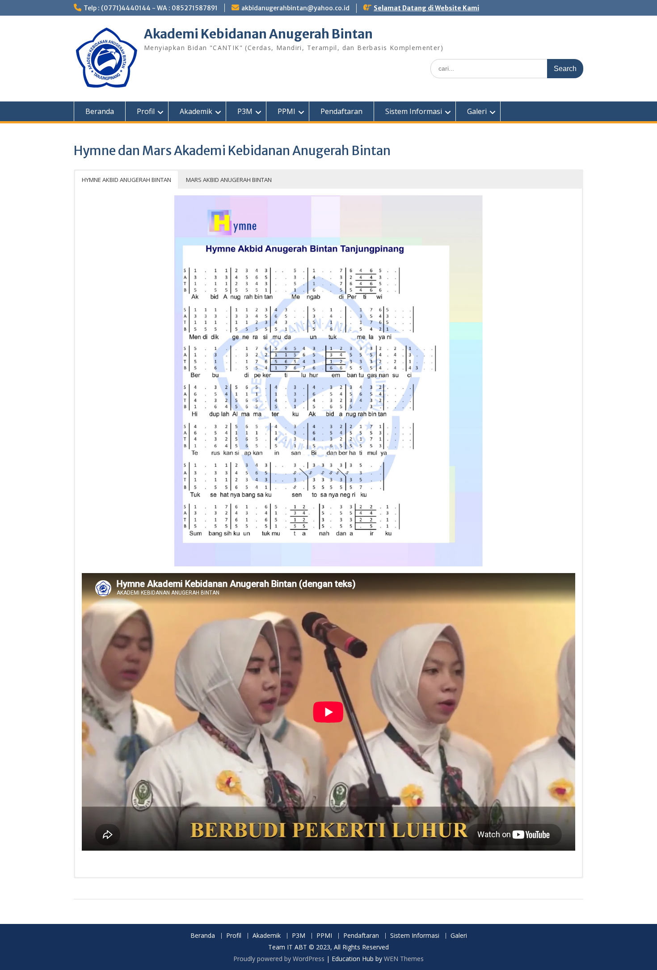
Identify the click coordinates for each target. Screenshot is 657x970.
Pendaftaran (341, 111)
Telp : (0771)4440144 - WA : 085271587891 (151, 8)
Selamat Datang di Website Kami (426, 8)
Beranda (99, 111)
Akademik (196, 111)
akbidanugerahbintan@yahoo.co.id (295, 8)
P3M (245, 111)
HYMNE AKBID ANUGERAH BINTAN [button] (126, 180)
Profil (146, 111)
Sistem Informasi (413, 111)
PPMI (286, 111)
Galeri (477, 111)
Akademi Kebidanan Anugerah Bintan (258, 34)
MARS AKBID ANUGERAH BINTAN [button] (229, 180)
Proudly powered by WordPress (278, 958)
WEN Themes (404, 958)
